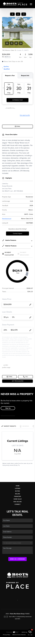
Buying (17, 491)
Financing (17, 496)
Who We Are (17, 501)
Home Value (18, 499)
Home (17, 486)
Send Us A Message (17, 559)
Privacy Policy (6, 634)
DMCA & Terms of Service (19, 634)
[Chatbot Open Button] (30, 632)
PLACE (27, 614)
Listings (17, 488)
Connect (18, 504)
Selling (17, 494)
